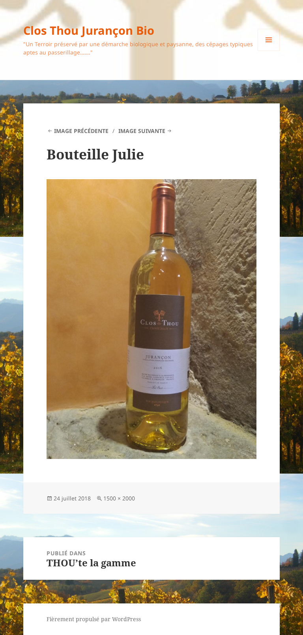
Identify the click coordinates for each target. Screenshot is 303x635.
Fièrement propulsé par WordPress (94, 619)
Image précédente (81, 131)
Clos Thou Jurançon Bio (88, 30)
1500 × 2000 (119, 498)
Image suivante (141, 131)
